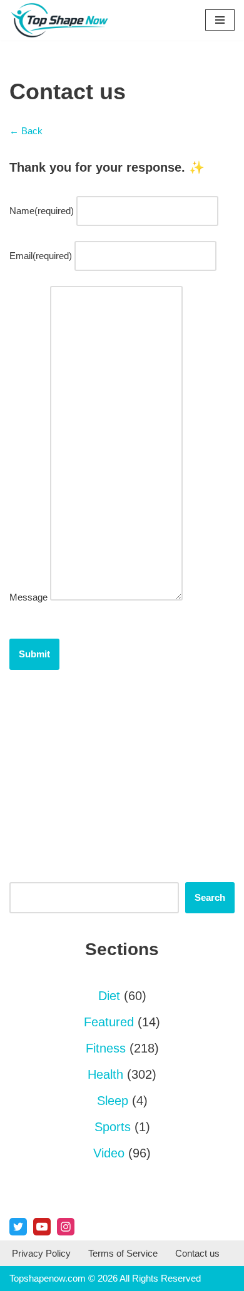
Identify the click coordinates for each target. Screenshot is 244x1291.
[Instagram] (65, 1226)
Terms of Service (123, 1253)
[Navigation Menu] (220, 20)
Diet (109, 996)
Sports (112, 1127)
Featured (109, 1022)
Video (109, 1153)
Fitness (106, 1048)
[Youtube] (42, 1226)
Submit (34, 654)
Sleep (112, 1100)
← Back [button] (26, 130)
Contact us (197, 1253)
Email (40, 255)
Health (105, 1074)
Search (210, 897)
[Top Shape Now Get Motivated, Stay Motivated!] (62, 20)
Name (41, 210)
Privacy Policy (41, 1253)
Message (28, 597)
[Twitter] (18, 1226)
